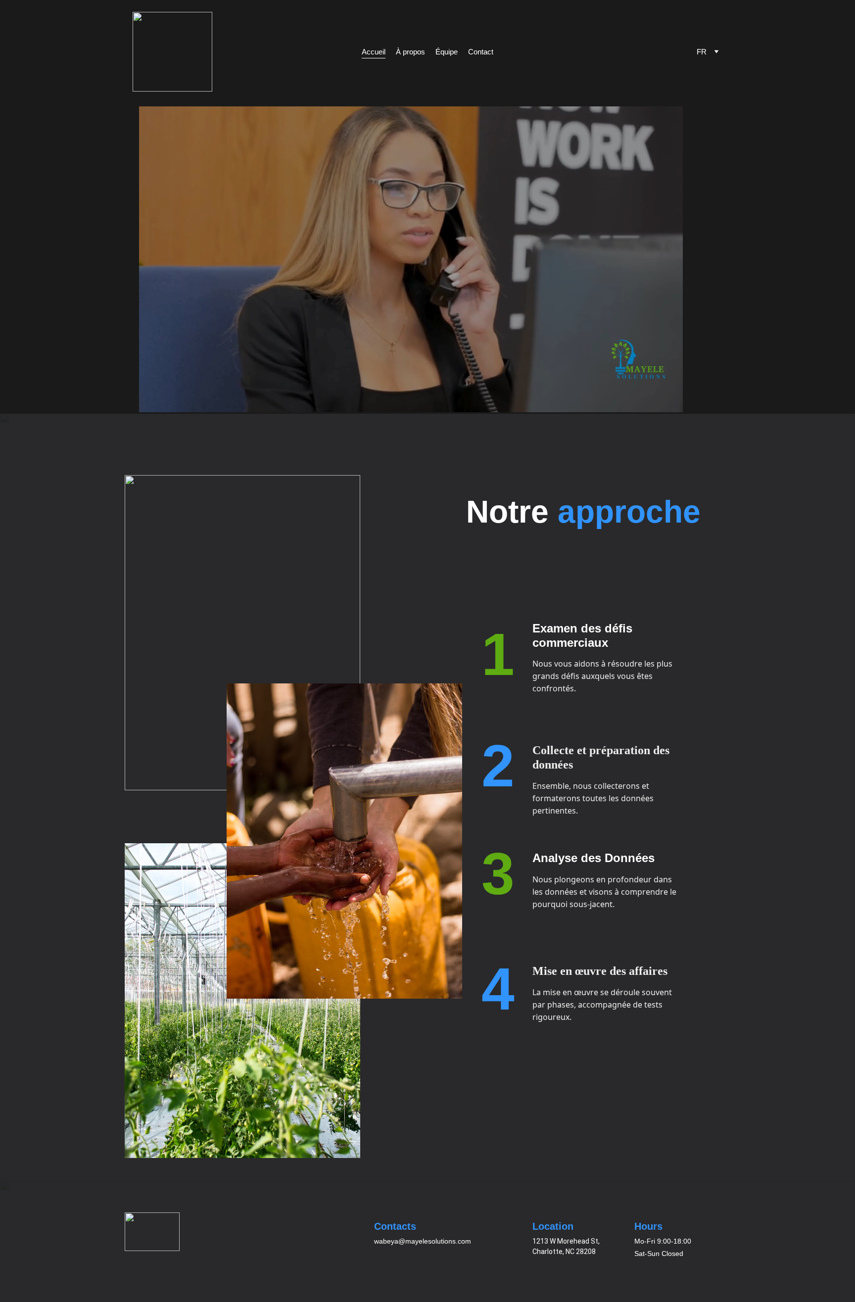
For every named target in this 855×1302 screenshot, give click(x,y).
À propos (410, 52)
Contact (480, 52)
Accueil (373, 52)
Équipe (446, 52)
